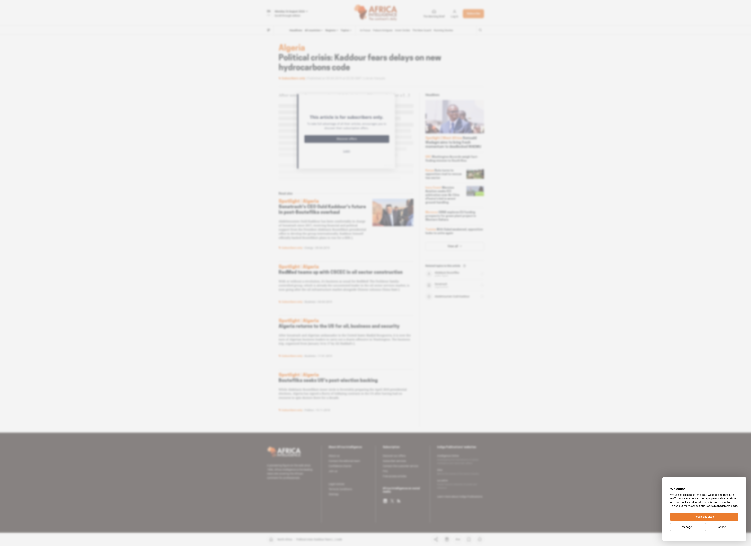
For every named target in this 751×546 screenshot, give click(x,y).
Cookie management (717, 505)
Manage (687, 527)
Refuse (721, 527)
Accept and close (704, 516)
